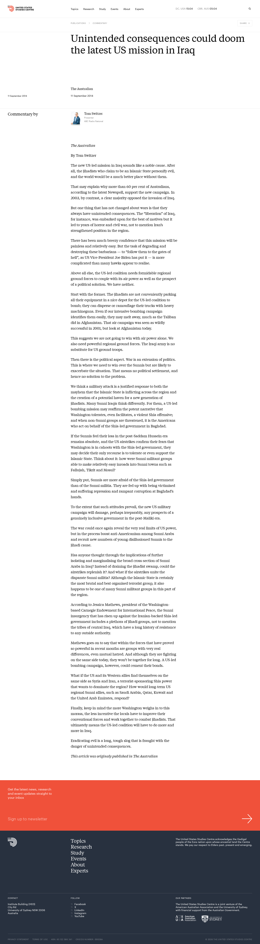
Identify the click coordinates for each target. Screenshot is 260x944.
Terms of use (40, 939)
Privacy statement (18, 939)
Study (77, 852)
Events (78, 858)
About (78, 864)
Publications (78, 23)
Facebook (80, 904)
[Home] (15, 8)
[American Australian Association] (186, 918)
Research (81, 846)
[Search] (249, 8)
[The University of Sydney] (212, 918)
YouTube (79, 916)
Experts (79, 870)
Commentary (100, 23)
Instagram (80, 913)
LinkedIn (79, 910)
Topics (78, 840)
